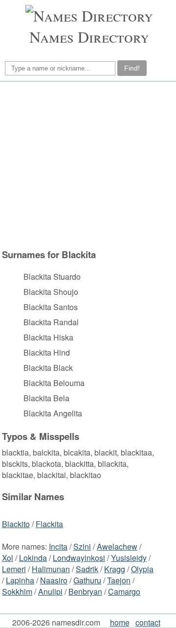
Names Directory (89, 36)
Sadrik (87, 569)
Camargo (124, 591)
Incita (58, 546)
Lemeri (14, 569)
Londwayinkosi (79, 557)
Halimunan (51, 569)
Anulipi (50, 591)
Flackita (49, 524)
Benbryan (85, 591)
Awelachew (117, 546)
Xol (7, 557)
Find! (132, 68)
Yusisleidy (129, 557)
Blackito (16, 524)
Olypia (142, 569)
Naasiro (53, 580)
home (120, 622)
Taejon (119, 580)
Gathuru (87, 580)
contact (147, 622)
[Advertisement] (86, 165)
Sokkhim (17, 591)
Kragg (114, 569)
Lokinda (33, 557)
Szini (82, 546)
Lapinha (20, 580)
